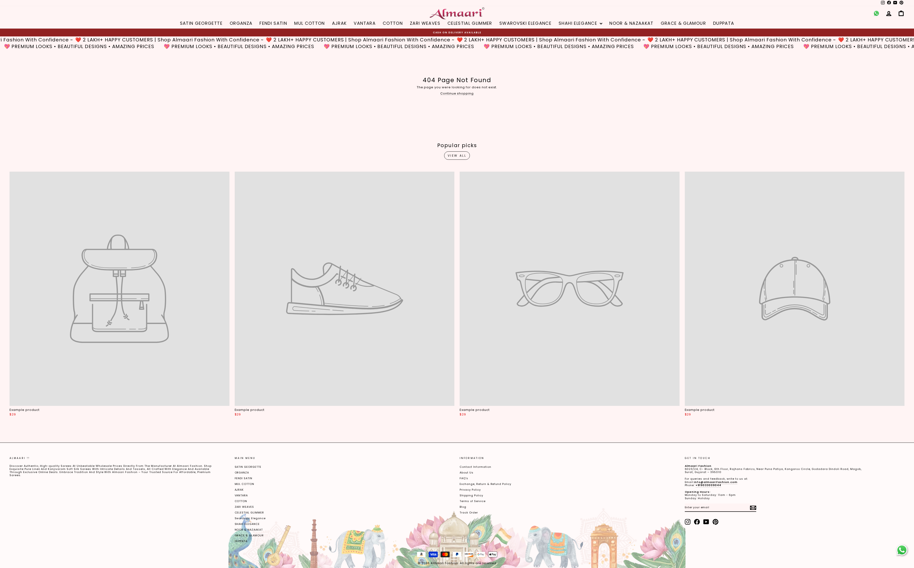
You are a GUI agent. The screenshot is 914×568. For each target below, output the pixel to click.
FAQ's (464, 478)
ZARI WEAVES (425, 23)
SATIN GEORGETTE (201, 23)
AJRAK (339, 23)
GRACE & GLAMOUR (683, 23)
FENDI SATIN (273, 23)
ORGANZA (241, 23)
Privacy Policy (470, 490)
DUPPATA (723, 23)
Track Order (469, 512)
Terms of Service (473, 501)
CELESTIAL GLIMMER (469, 23)
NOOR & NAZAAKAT (631, 23)
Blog (463, 507)
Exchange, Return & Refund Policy (485, 484)
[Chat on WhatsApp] (901, 550)
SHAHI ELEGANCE (579, 23)
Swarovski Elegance (525, 23)
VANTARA (364, 23)
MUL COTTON (309, 23)
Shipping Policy (471, 495)
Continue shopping (457, 93)
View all (457, 156)
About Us (466, 472)
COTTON (393, 23)
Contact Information (475, 467)
